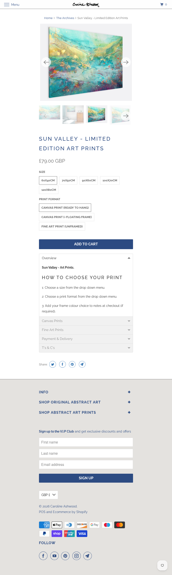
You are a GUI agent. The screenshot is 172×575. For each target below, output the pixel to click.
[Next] (126, 62)
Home (48, 18)
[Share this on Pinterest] (72, 364)
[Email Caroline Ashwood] (88, 556)
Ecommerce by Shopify (70, 512)
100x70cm (110, 180)
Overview (49, 258)
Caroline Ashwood (63, 506)
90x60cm (88, 180)
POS (42, 512)
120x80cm (48, 189)
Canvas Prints (52, 321)
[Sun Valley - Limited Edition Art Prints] (86, 62)
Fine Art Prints (52, 330)
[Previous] (46, 62)
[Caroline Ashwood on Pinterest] (66, 556)
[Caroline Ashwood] (86, 4)
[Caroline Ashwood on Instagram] (77, 556)
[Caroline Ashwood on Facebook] (44, 556)
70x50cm (68, 180)
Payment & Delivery (57, 339)
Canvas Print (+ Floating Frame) (66, 217)
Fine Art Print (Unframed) (62, 226)
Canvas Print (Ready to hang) (65, 207)
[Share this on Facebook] (62, 364)
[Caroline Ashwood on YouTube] (55, 556)
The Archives (65, 18)
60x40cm (48, 180)
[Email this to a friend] (82, 364)
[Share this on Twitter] (52, 364)
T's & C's (48, 348)
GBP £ (45, 495)
